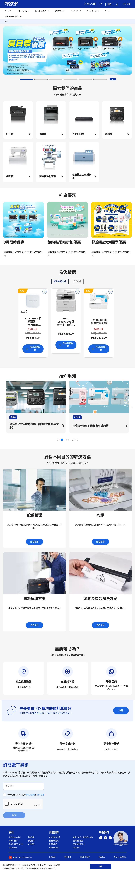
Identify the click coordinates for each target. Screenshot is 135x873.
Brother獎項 (13, 841)
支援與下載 (59, 11)
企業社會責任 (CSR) (16, 844)
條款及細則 (30, 795)
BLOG (107, 11)
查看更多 (34, 542)
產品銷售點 (53, 844)
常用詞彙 (76, 848)
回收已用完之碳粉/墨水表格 (83, 837)
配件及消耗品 (23, 11)
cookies (19, 865)
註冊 (121, 710)
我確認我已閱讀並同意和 (26, 795)
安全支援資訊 (78, 844)
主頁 (6, 21)
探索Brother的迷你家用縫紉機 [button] (27, 425)
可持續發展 (13, 848)
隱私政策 (40, 795)
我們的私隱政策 (48, 868)
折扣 (22, 291)
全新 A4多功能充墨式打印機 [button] (89, 425)
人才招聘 (31, 844)
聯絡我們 (31, 841)
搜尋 (128, 4)
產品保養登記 (54, 841)
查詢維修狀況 (54, 848)
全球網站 (26, 857)
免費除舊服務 (78, 841)
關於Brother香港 (14, 837)
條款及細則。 (66, 713)
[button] (26, 79)
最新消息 (31, 837)
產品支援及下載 (54, 837)
